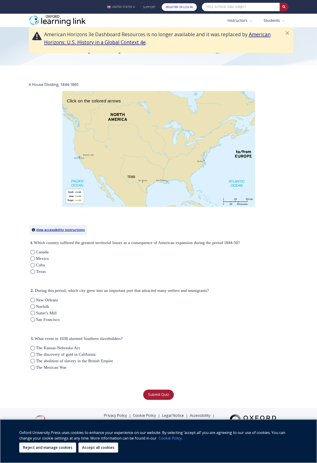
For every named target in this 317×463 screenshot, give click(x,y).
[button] (121, 7)
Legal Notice (173, 415)
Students (272, 20)
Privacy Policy (115, 415)
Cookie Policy (144, 415)
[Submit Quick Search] (284, 7)
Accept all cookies (98, 447)
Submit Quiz (158, 394)
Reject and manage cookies (47, 447)
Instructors (237, 20)
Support (149, 7)
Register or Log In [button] (179, 7)
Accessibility (200, 415)
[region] (158, 441)
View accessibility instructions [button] (60, 230)
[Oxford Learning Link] (63, 20)
